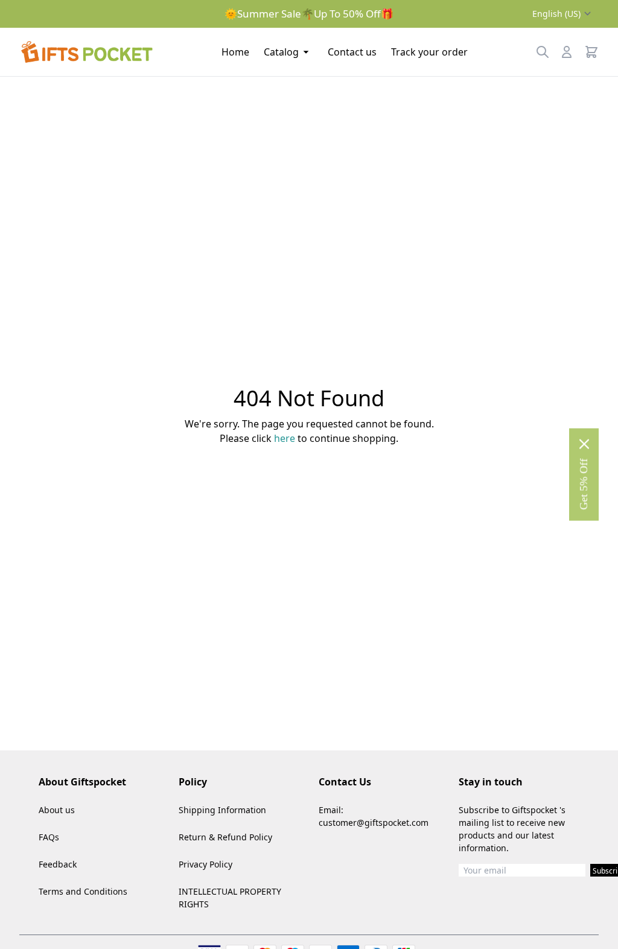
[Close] (584, 444)
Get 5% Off (584, 484)
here (284, 438)
